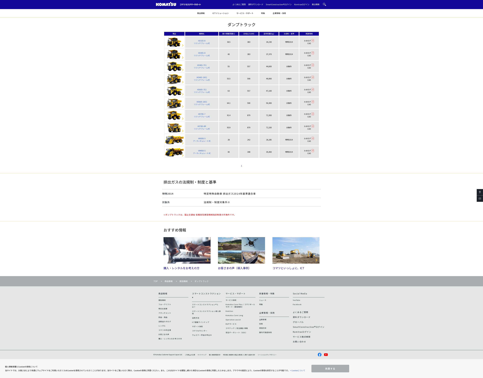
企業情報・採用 (279, 13)
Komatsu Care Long (234, 315)
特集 (263, 13)
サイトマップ (202, 355)
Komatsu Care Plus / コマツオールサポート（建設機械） (240, 305)
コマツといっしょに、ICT (288, 268)
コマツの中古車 (164, 330)
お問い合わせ (299, 341)
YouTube (296, 300)
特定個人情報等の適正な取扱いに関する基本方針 (239, 355)
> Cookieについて (297, 370)
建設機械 (183, 281)
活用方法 (195, 318)
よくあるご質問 (239, 4)
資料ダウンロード (255, 4)
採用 (261, 324)
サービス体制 (231, 300)
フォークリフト (164, 304)
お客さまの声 (163, 334)
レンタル (162, 326)
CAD (309, 43)
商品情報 (201, 13)
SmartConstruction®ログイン (279, 4)
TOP (155, 281)
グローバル (298, 321)
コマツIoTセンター (199, 331)
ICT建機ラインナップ (200, 322)
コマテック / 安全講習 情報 (237, 328)
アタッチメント (164, 313)
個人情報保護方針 (215, 355)
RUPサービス (231, 324)
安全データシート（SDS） (236, 332)
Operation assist (233, 319)
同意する (330, 368)
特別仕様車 (163, 308)
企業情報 (262, 319)
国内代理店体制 (265, 332)
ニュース (262, 300)
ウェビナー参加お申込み (202, 335)
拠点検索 (315, 4)
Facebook (297, 304)
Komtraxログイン (301, 4)
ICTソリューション (220, 13)
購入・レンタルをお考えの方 (181, 268)
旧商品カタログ (164, 321)
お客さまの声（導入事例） (234, 268)
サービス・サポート (244, 13)
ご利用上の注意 (190, 355)
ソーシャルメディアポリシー (267, 355)
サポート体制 (197, 326)
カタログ (307, 40)
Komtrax (229, 311)
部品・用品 (163, 317)
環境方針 (262, 328)
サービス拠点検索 (302, 336)
